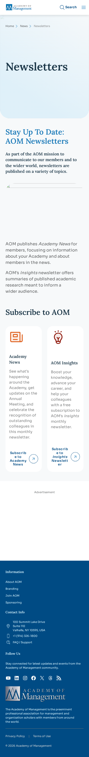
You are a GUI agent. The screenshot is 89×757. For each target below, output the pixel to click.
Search (71, 7)
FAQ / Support (22, 642)
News (24, 26)
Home (9, 26)
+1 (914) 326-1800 (25, 636)
